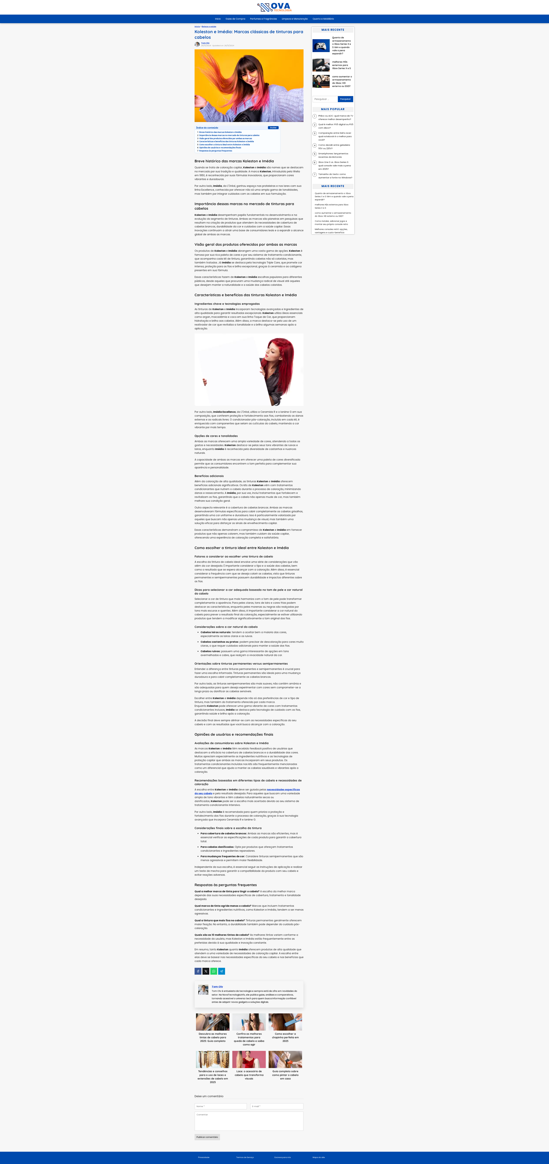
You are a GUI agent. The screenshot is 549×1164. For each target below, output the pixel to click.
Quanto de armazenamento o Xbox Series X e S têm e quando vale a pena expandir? (334, 196)
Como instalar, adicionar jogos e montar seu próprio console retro (331, 223)
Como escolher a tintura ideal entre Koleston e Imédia (223, 144)
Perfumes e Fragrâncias (263, 18)
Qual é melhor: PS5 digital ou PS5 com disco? (335, 126)
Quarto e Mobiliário (323, 18)
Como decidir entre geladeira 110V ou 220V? (334, 146)
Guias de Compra (235, 18)
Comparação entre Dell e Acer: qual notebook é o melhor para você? (335, 136)
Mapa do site (319, 1157)
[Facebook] (198, 971)
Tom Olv (205, 43)
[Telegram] (221, 971)
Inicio (218, 18)
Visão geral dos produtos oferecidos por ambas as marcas (224, 138)
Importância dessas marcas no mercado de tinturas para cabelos (228, 135)
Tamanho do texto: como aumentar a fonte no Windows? (335, 176)
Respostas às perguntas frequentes (214, 150)
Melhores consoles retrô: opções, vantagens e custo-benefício (331, 231)
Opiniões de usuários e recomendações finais (219, 147)
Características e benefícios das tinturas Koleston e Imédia (225, 141)
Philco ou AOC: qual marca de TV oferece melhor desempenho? (335, 117)
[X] (205, 971)
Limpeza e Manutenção (295, 18)
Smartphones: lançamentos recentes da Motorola (333, 155)
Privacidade (203, 1157)
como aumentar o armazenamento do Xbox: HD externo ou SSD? (333, 215)
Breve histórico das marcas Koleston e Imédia (219, 132)
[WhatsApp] (213, 971)
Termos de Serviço (245, 1157)
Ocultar (273, 127)
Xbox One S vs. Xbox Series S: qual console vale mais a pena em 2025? (334, 165)
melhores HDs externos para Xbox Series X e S (331, 206)
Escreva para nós (282, 1157)
